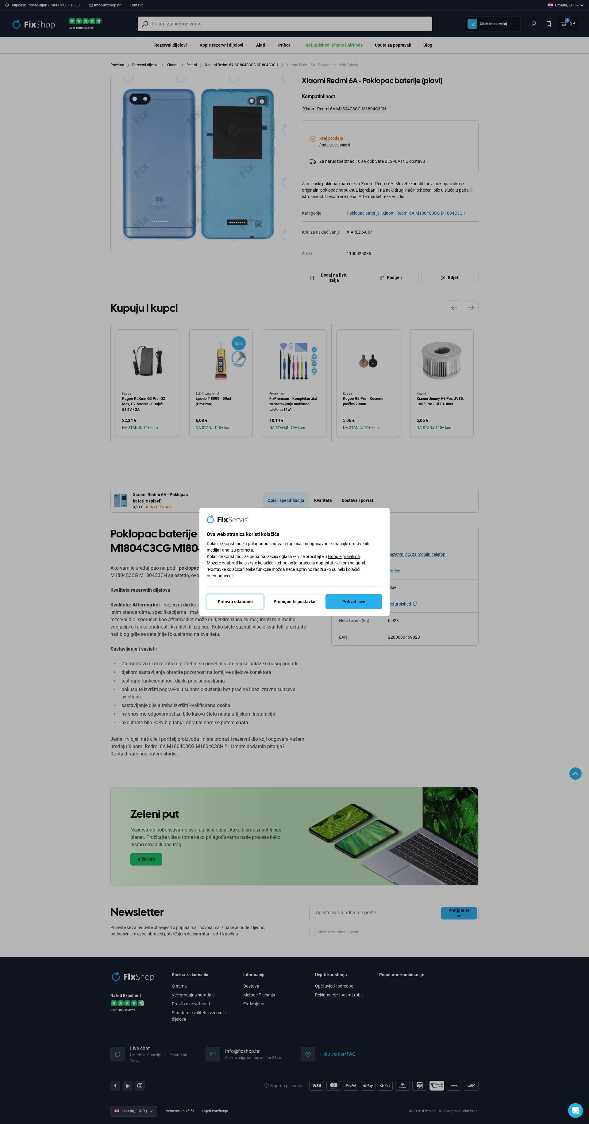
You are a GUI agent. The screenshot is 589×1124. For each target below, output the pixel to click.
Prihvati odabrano (235, 601)
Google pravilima (344, 556)
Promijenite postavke (294, 601)
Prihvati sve (353, 601)
